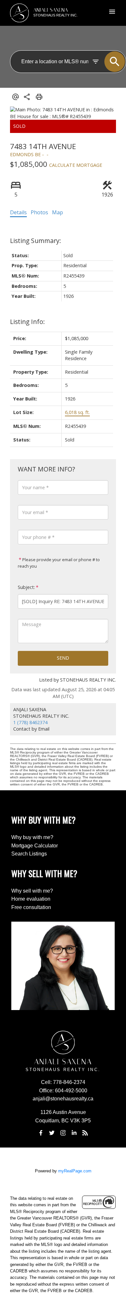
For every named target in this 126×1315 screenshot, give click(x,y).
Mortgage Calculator (34, 845)
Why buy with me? (32, 837)
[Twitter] (52, 1132)
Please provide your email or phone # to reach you (59, 563)
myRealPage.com (74, 1170)
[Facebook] (40, 1132)
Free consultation (31, 907)
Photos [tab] (39, 212)
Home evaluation (30, 899)
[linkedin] (74, 1132)
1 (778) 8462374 (30, 722)
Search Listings (29, 853)
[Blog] (85, 1132)
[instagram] (63, 1132)
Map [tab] (57, 212)
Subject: (26, 587)
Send (63, 658)
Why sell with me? (32, 891)
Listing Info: (27, 321)
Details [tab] (18, 212)
